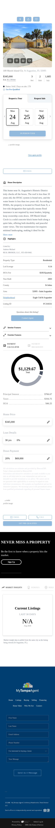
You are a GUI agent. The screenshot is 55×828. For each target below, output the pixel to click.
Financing (42, 700)
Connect (39, 706)
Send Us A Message (27, 773)
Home (11, 700)
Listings (18, 700)
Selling (34, 700)
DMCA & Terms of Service (34, 825)
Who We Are (29, 706)
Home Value (17, 706)
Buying (26, 700)
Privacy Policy (17, 825)
